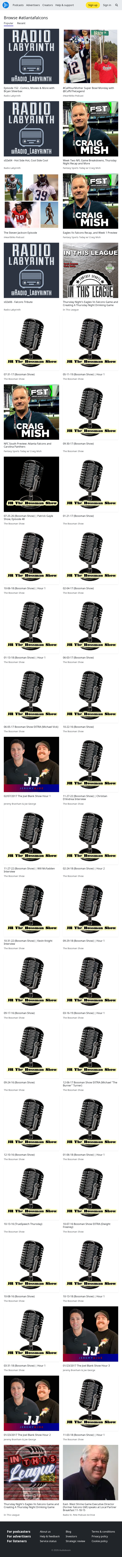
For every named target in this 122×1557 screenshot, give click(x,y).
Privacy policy (100, 1536)
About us (45, 1531)
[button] (116, 5)
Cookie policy (100, 1541)
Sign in (107, 5)
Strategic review (75, 1541)
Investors (71, 1536)
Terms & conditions (103, 1531)
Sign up (92, 5)
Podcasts (18, 5)
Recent (21, 23)
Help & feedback (50, 1536)
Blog (68, 1531)
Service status (48, 1541)
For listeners (17, 1541)
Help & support (64, 5)
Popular (8, 23)
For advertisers (19, 1536)
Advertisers (33, 5)
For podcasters (18, 1531)
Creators (47, 5)
